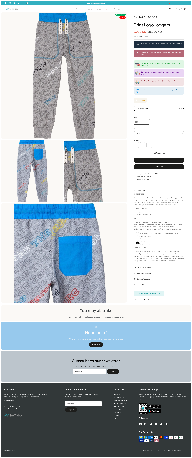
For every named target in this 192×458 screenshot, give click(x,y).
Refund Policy (142, 450)
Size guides (117, 409)
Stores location (119, 397)
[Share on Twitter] (145, 299)
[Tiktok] (23, 3)
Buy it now (159, 166)
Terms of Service (168, 450)
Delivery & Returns (179, 450)
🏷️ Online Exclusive (183, 3)
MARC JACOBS (147, 17)
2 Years (137, 133)
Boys (69, 9)
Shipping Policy (151, 450)
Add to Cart (161, 153)
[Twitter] (14, 3)
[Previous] (68, 3)
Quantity (136, 140)
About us (117, 394)
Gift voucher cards (120, 403)
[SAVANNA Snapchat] (27, 3)
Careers (116, 415)
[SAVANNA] (11, 8)
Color (135, 117)
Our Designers (119, 9)
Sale (107, 9)
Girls (77, 9)
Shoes (99, 9)
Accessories (88, 9)
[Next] (123, 3)
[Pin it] (149, 299)
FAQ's (115, 418)
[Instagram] (10, 3)
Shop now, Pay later (120, 400)
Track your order (119, 406)
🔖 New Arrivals (172, 3)
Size (135, 129)
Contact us (117, 412)
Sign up (113, 371)
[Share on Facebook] (140, 299)
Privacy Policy (159, 450)
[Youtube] (18, 3)
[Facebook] (5, 3)
